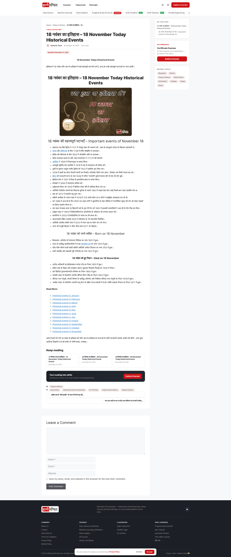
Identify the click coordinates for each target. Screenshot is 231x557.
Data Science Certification (89, 526)
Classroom (81, 5)
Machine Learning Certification (91, 530)
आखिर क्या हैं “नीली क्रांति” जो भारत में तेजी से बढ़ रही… (67, 395)
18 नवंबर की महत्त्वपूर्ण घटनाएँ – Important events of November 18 (172, 33)
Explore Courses (180, 5)
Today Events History (110, 390)
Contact (44, 530)
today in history (127, 390)
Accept (149, 552)
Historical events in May (64, 310)
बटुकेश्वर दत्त (86, 244)
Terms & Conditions (48, 537)
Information (162, 81)
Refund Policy (46, 544)
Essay (160, 85)
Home (48, 25)
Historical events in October (65, 328)
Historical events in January (65, 295)
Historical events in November (67, 331)
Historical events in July (63, 317)
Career (182, 81)
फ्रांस (54, 151)
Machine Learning (65, 13)
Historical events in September (67, 324)
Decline (139, 552)
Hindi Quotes (178, 77)
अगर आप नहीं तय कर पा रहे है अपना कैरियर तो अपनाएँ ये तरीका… (124, 401)
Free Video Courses (162, 537)
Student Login (122, 530)
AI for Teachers (155, 13)
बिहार (54, 176)
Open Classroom (123, 526)
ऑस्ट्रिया (63, 151)
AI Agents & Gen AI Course (106, 13)
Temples (174, 81)
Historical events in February (66, 299)
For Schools (121, 533)
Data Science (48, 13)
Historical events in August (65, 320)
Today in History (58, 25)
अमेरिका (55, 162)
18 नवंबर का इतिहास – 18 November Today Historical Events (171, 27)
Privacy (168, 553)
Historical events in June (64, 313)
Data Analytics (82, 13)
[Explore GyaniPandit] (168, 5)
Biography (162, 73)
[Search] (162, 5)
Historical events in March (64, 303)
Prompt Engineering (176, 13)
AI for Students (134, 13)
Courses (67, 5)
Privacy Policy (46, 540)
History (172, 73)
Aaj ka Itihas (54, 390)
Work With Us (46, 533)
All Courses (83, 537)
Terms (174, 553)
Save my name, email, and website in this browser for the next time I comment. (87, 479)
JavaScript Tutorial (162, 533)
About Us (44, 526)
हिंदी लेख (157, 540)
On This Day (93, 390)
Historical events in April (64, 306)
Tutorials (94, 5)
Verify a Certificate (86, 540)
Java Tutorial (159, 530)
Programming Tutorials (164, 526)
